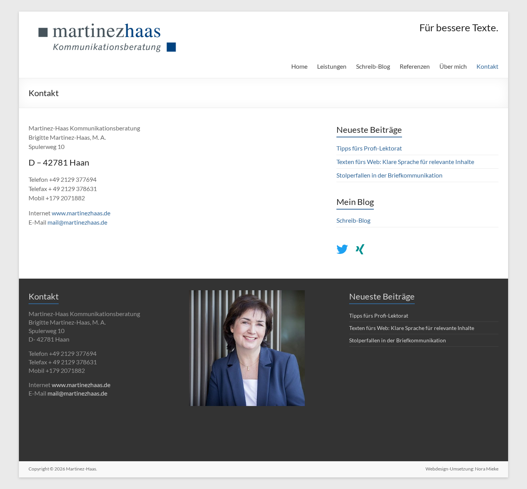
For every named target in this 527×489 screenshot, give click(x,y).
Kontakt (487, 66)
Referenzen (415, 66)
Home (299, 66)
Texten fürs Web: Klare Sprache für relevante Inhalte (405, 161)
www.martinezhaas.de (81, 213)
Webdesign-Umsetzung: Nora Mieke (462, 469)
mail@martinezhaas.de (77, 222)
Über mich (453, 66)
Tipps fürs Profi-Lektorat (369, 148)
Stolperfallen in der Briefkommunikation (389, 175)
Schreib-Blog (373, 66)
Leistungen (331, 66)
